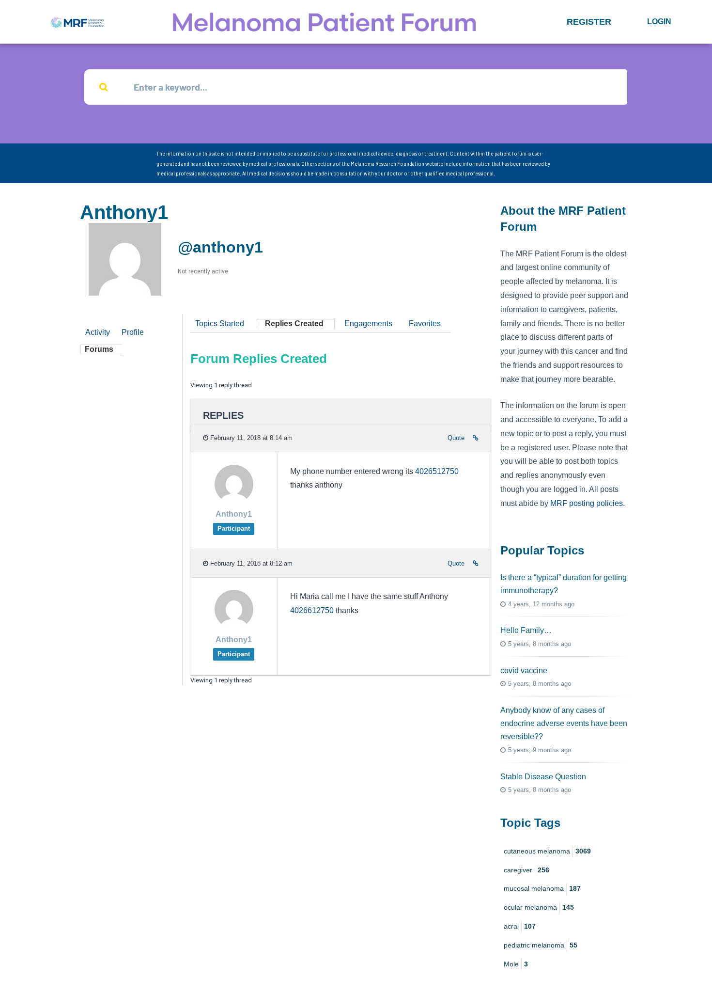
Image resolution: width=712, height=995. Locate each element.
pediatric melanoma (540, 945)
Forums (99, 349)
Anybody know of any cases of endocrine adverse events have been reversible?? (563, 723)
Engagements (368, 323)
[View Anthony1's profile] (234, 501)
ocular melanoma (539, 907)
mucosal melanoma (542, 888)
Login (659, 21)
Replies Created (294, 323)
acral (520, 926)
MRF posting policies (586, 503)
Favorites (425, 323)
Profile (133, 332)
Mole (516, 964)
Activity (97, 332)
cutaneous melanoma (547, 851)
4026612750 (312, 610)
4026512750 (437, 471)
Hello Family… (526, 630)
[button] (589, 22)
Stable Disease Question (543, 777)
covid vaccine (523, 670)
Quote (456, 438)
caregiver (526, 870)
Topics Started (219, 323)
